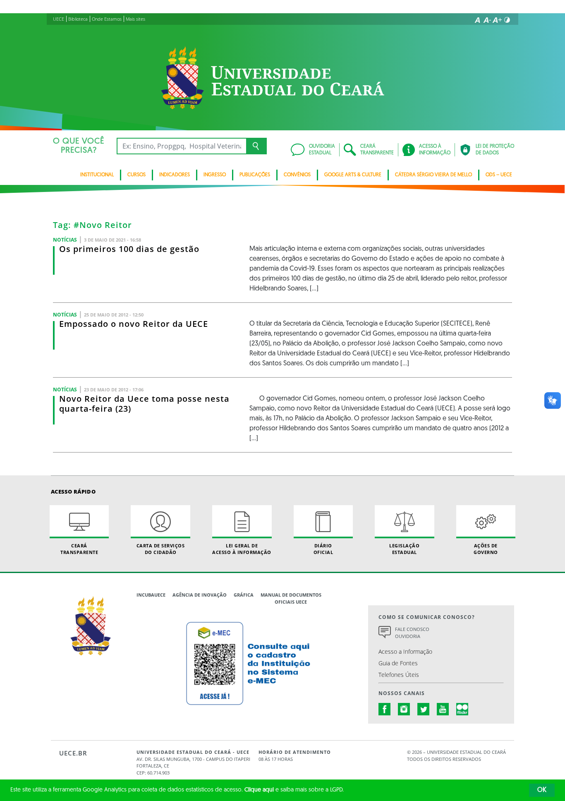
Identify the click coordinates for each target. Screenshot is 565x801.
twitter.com (423, 709)
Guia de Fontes (398, 663)
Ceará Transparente (79, 548)
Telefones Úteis (398, 675)
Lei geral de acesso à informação (241, 548)
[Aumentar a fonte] (497, 20)
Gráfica (244, 595)
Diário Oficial (323, 548)
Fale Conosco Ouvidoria (412, 632)
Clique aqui (259, 790)
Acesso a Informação (405, 651)
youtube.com (443, 709)
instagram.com (404, 709)
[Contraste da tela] (507, 20)
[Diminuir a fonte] (487, 20)
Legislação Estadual (404, 548)
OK (541, 790)
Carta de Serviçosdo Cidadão (160, 548)
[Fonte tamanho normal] (477, 20)
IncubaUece (150, 595)
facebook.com (384, 709)
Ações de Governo (486, 548)
